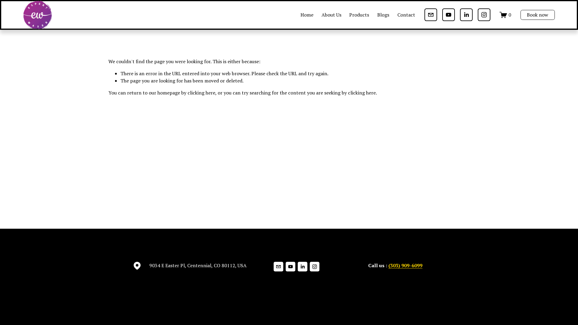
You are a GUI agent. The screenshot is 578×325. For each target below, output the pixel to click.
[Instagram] (484, 14)
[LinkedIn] (466, 14)
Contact (406, 14)
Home (306, 14)
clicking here (201, 92)
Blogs (383, 14)
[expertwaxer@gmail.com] (430, 14)
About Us (331, 14)
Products (359, 14)
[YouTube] (448, 14)
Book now (537, 14)
